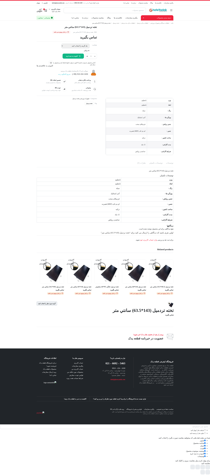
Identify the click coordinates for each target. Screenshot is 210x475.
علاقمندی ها (158, 3)
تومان (38, 3)
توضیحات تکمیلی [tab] (156, 163)
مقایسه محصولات (143, 3)
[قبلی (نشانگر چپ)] (207, 472)
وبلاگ (151, 3)
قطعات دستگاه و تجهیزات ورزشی (159, 23)
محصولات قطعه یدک (49, 369)
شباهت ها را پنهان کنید (197, 430)
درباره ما (133, 3)
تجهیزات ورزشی (84, 98)
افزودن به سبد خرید (72, 56)
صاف (86, 50)
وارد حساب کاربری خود (148, 240)
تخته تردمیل (116, 23)
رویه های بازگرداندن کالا (117, 409)
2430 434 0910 (78, 3)
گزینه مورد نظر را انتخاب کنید (46, 303)
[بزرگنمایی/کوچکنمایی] (207, 467)
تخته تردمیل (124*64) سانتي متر (135, 287)
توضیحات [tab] (169, 163)
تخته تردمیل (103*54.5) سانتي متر (53, 287)
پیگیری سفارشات (168, 3)
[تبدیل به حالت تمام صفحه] (202, 467)
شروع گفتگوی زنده (64, 74)
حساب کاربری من (77, 369)
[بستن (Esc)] (192, 467)
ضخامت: (94, 45)
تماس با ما (126, 3)
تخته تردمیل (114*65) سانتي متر (81, 287)
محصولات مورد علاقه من (75, 372)
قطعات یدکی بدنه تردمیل (128, 23)
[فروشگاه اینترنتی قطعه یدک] (158, 10)
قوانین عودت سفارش (76, 375)
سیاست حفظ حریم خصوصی (164, 409)
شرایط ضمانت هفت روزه (75, 378)
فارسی (45, 3)
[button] (51, 62)
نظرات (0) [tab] (141, 163)
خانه (172, 23)
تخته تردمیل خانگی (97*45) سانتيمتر (107, 287)
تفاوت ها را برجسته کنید (197, 433)
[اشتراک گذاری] (197, 467)
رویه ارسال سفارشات (49, 372)
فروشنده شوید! (51, 366)
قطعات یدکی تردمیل (142, 23)
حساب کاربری (78, 363)
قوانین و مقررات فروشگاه (134, 409)
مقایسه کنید (151, 267)
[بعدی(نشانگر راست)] (202, 472)
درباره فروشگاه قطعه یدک (47, 363)
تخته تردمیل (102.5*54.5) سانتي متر (161, 287)
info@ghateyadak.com (58, 3)
